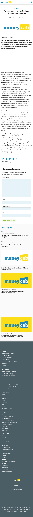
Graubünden (5, 363)
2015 (5, 509)
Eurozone (4, 402)
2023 (12, 507)
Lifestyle (4, 438)
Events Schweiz (6, 359)
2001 (24, 511)
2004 (15, 511)
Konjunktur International (8, 375)
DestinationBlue (6, 442)
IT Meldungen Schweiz (8, 420)
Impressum (16, 485)
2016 (2, 509)
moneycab (6, 36)
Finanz (3, 383)
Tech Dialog (5, 428)
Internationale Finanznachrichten (11, 389)
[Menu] (2, 2)
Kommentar (5, 177)
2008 (27, 509)
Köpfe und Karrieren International (11, 379)
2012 (14, 509)
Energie (4, 455)
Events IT (4, 426)
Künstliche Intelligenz (8, 416)
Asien (3, 400)
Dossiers (4, 459)
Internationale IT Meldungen (9, 422)
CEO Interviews (6, 447)
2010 (20, 509)
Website (4, 213)
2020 (21, 507)
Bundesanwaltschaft (6, 163)
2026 (2, 507)
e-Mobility (4, 457)
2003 (18, 511)
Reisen (3, 440)
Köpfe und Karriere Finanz (9, 391)
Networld (4, 430)
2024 (8, 507)
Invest (3, 394)
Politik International (7, 373)
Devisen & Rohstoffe (7, 408)
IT (2, 414)
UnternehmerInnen (7, 471)
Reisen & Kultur (6, 434)
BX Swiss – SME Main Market (9, 387)
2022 (15, 507)
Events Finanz (5, 393)
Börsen (3, 406)
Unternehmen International (9, 371)
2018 (27, 507)
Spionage (14, 163)
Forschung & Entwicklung (8, 461)
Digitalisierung (6, 418)
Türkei (17, 163)
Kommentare (5, 469)
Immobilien (5, 467)
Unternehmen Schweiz (8, 353)
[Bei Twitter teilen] (10, 18)
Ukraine (4, 463)
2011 (17, 509)
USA (3, 404)
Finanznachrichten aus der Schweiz (11, 385)
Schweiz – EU (5, 465)
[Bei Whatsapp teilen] (16, 18)
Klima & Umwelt (6, 453)
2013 (11, 509)
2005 (12, 511)
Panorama (4, 377)
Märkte (4, 398)
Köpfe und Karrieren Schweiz (9, 361)
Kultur (3, 436)
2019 (24, 507)
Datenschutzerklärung (16, 489)
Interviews (5, 445)
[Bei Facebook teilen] (13, 18)
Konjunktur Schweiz (7, 357)
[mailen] (23, 18)
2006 (8, 511)
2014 (8, 509)
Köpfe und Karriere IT (7, 424)
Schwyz (4, 365)
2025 (5, 507)
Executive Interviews (7, 449)
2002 (21, 511)
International (5, 369)
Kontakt (16, 493)
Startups (4, 412)
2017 (30, 507)
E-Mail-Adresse (6, 206)
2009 (24, 509)
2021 (18, 507)
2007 (30, 509)
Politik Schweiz (6, 355)
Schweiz (16, 8)
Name (4, 199)
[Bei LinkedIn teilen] (20, 18)
